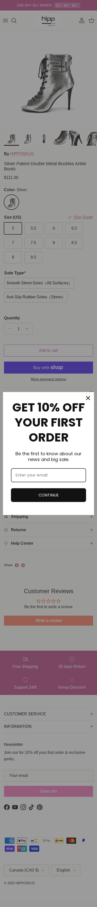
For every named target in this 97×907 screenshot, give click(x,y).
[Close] (88, 398)
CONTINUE (49, 495)
